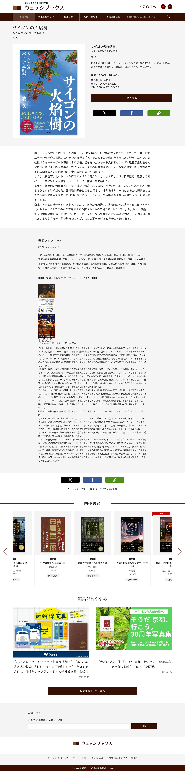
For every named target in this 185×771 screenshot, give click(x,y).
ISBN (59, 720)
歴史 (92, 489)
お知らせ (68, 16)
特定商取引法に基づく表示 (117, 758)
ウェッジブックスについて (58, 758)
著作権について (97, 758)
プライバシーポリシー (79, 758)
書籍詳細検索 (113, 16)
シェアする (131, 113)
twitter (170, 6)
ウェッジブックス (76, 489)
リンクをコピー (158, 113)
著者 (51, 720)
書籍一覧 (23, 16)
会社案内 (134, 758)
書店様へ (149, 7)
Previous (7, 551)
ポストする (104, 113)
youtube (163, 6)
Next (178, 551)
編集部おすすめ (46, 16)
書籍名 (42, 720)
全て (33, 720)
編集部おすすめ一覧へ (92, 691)
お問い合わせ (91, 16)
